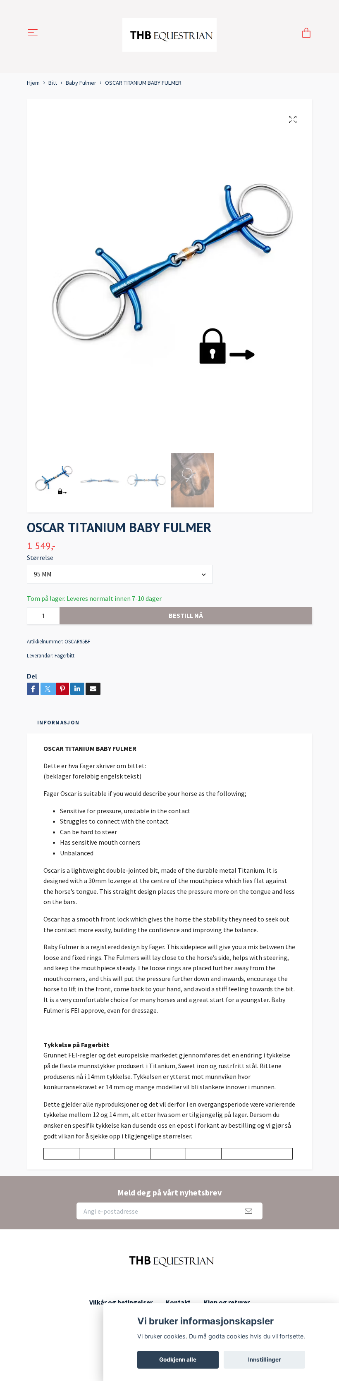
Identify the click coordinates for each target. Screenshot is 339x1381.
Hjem (33, 82)
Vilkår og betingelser (121, 1302)
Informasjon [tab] (58, 722)
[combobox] (120, 574)
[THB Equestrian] (169, 33)
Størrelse (40, 557)
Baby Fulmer (81, 82)
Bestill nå (186, 615)
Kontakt (178, 1302)
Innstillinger (264, 1359)
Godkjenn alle (177, 1359)
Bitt (52, 82)
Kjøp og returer (227, 1302)
